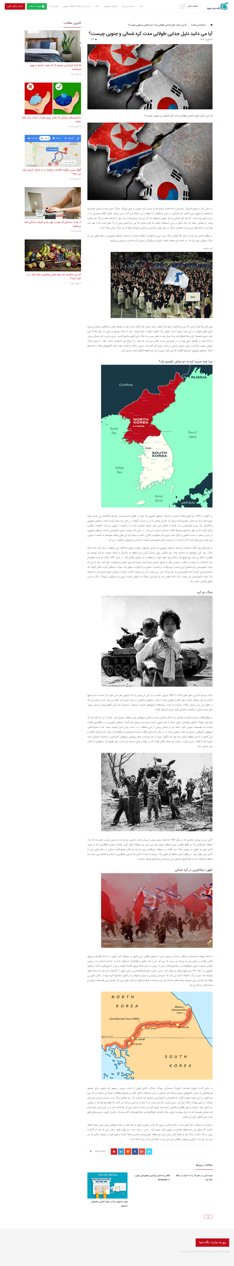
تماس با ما (53, 6)
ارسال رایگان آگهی (15, 6)
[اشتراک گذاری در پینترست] (114, 1151)
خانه (141, 6)
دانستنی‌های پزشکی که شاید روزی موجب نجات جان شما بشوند (51, 120)
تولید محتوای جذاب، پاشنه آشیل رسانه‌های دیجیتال (109, 1204)
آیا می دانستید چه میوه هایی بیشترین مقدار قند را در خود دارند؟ (53, 276)
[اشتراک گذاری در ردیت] (128, 1151)
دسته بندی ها (128, 6)
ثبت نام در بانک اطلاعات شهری (76, 6)
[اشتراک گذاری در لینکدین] (121, 1151)
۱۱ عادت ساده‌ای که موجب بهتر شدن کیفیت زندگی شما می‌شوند (52, 224)
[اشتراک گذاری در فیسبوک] (135, 1151)
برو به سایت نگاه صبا (212, 1242)
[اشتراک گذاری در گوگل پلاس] (142, 1151)
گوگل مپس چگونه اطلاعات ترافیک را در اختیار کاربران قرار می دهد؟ (51, 172)
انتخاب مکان (193, 6)
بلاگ (97, 6)
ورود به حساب (35, 6)
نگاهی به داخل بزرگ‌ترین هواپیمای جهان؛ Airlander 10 (152, 1178)
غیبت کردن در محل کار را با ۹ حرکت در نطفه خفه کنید (194, 1178)
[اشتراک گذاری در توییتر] (149, 1151)
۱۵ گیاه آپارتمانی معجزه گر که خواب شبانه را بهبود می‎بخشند (55, 67)
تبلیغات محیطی (111, 6)
